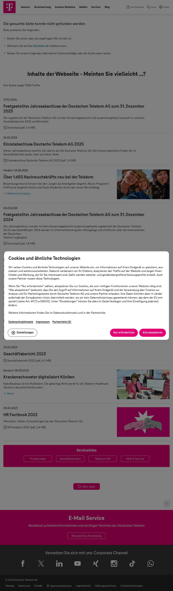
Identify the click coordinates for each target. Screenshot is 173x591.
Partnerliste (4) (61, 322)
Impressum (43, 322)
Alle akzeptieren (153, 332)
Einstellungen (25, 332)
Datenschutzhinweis (20, 322)
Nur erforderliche (123, 332)
